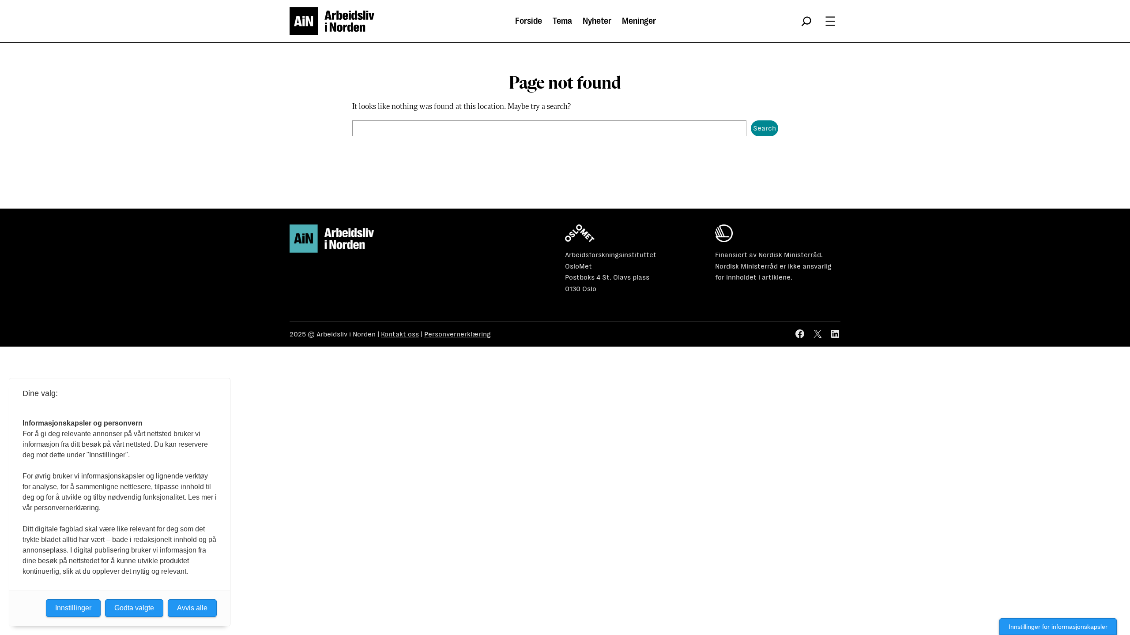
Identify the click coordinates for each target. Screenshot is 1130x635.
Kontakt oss (400, 334)
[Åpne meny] (830, 21)
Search (764, 128)
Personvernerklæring (457, 334)
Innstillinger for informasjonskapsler (1058, 626)
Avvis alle (192, 608)
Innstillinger (73, 608)
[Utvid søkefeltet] (806, 21)
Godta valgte (134, 608)
